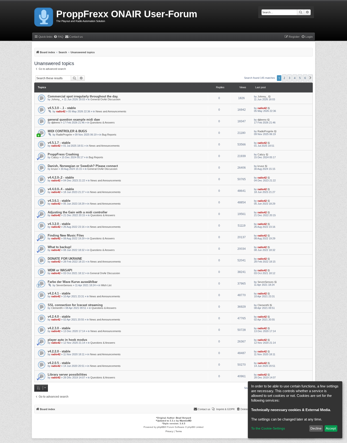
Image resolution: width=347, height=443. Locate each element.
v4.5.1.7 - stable (59, 143)
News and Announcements (111, 111)
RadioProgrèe (64, 134)
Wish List (106, 285)
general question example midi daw (74, 119)
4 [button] (295, 78)
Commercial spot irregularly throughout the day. (83, 96)
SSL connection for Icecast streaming (75, 305)
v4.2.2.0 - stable (59, 351)
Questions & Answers (102, 122)
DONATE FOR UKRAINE (65, 258)
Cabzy (55, 157)
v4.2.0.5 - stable (59, 363)
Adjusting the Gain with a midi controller (77, 212)
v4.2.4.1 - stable (59, 293)
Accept (331, 428)
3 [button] (289, 78)
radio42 (60, 111)
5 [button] (300, 78)
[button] (310, 78)
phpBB (161, 427)
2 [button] (284, 78)
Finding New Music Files (66, 235)
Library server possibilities (67, 374)
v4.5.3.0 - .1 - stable (62, 108)
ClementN (57, 308)
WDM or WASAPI (60, 270)
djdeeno (55, 122)
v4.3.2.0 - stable (59, 224)
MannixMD (185, 420)
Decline (316, 428)
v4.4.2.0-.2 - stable (61, 177)
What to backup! (59, 247)
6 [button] (305, 78)
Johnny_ (56, 99)
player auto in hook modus (67, 340)
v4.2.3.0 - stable (59, 328)
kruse (54, 168)
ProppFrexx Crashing (63, 154)
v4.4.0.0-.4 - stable (61, 189)
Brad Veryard (183, 418)
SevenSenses (64, 285)
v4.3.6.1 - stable (59, 200)
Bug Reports (109, 134)
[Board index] (44, 16)
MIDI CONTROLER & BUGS (67, 131)
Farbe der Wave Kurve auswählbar (72, 282)
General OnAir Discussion (105, 99)
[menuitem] (58, 37)
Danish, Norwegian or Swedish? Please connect (83, 166)
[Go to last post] (269, 96)
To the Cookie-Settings (268, 428)
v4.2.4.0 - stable (59, 316)
